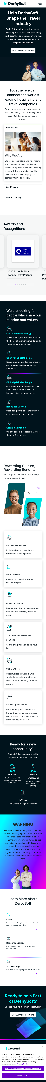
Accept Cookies (23, 1075)
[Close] (42, 1047)
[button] (40, 3)
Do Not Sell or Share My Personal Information (23, 1069)
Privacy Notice (23, 1064)
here (23, 859)
